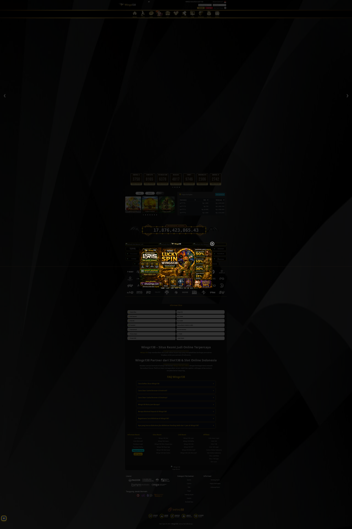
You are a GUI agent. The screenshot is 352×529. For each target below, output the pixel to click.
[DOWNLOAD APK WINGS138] (176, 268)
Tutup (212, 244)
